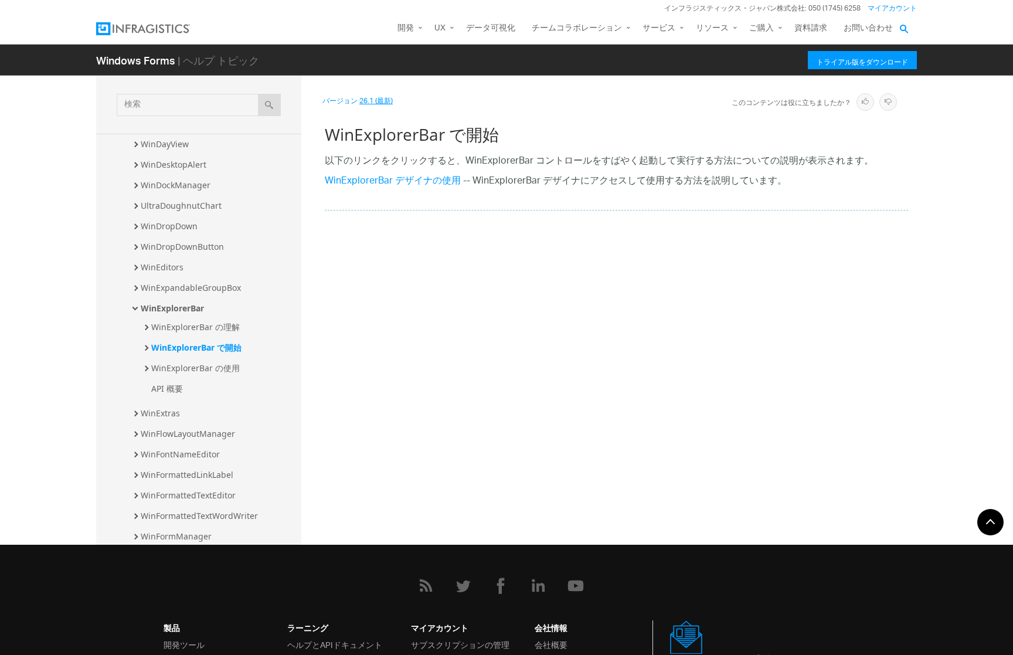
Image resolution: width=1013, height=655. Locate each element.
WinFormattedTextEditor (188, 495)
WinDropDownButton (182, 246)
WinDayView (165, 144)
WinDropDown (169, 226)
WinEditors (162, 267)
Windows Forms (135, 60)
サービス (659, 28)
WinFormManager (176, 536)
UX (440, 28)
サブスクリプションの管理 (460, 644)
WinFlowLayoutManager (188, 433)
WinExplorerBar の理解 (195, 326)
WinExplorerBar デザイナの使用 (393, 181)
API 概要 (167, 388)
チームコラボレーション (577, 28)
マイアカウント (892, 8)
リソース (712, 28)
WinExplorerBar (172, 308)
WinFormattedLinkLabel (187, 474)
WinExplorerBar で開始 (196, 347)
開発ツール (184, 644)
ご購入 (761, 28)
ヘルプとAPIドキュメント (334, 644)
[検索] (269, 105)
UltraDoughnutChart (181, 205)
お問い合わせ (868, 28)
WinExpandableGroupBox (191, 287)
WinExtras (160, 413)
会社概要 (551, 644)
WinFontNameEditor (180, 454)
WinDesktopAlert (173, 164)
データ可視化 (490, 28)
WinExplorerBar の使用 (195, 368)
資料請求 (810, 28)
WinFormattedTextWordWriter (199, 515)
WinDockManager (175, 185)
